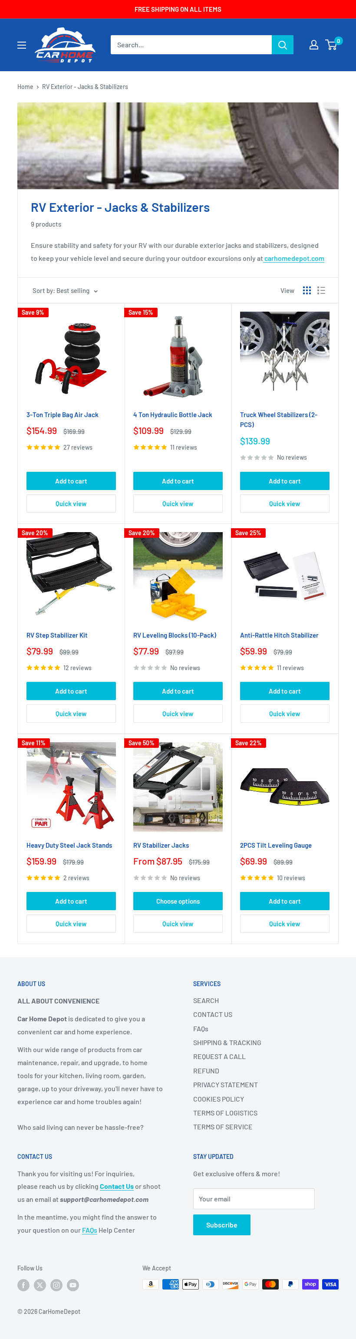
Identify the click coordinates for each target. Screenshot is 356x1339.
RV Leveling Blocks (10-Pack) (174, 635)
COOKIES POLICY (218, 1099)
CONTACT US (212, 1014)
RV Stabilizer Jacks (161, 845)
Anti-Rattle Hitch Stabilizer (279, 635)
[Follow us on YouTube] (73, 1285)
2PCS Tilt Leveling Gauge (276, 845)
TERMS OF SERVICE (223, 1126)
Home (25, 86)
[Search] (282, 44)
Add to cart (71, 481)
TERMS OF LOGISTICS (225, 1113)
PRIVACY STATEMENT (225, 1084)
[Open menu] (21, 45)
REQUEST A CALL (219, 1056)
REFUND (206, 1070)
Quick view (71, 503)
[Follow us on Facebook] (23, 1285)
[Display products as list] (321, 290)
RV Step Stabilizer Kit (57, 635)
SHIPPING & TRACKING (227, 1042)
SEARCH (206, 1000)
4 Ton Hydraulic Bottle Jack (172, 414)
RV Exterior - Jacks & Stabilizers (85, 86)
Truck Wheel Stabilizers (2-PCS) (278, 419)
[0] (331, 44)
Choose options (178, 901)
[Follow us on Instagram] (56, 1285)
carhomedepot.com (293, 258)
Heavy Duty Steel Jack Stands (69, 845)
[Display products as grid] (307, 290)
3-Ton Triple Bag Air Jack (62, 414)
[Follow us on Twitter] (40, 1285)
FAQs (200, 1028)
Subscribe (221, 1225)
